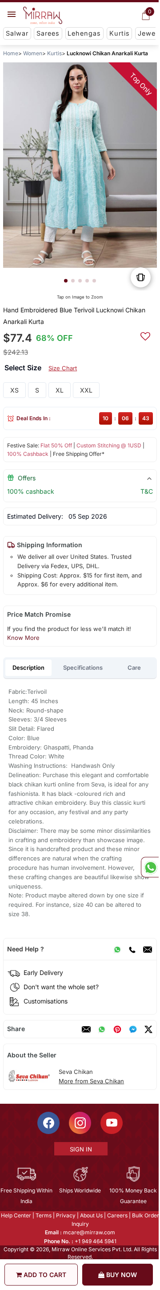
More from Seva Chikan (91, 1081)
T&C (146, 491)
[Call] (132, 949)
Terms (43, 1215)
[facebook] (132, 1029)
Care (134, 667)
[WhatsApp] (117, 949)
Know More (23, 637)
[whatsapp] (101, 1029)
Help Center (15, 1215)
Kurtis (119, 33)
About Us (91, 1215)
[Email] (147, 949)
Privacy (65, 1215)
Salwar (17, 33)
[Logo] (42, 16)
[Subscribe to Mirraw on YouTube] (111, 1123)
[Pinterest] (117, 1029)
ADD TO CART (44, 1274)
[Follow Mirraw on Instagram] (79, 1123)
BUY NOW (120, 1274)
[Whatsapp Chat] (150, 867)
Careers (117, 1215)
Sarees (48, 33)
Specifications (83, 667)
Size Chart (62, 368)
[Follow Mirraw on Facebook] (48, 1123)
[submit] (145, 335)
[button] (66, 281)
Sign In (80, 1149)
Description (28, 667)
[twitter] (148, 1029)
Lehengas (84, 33)
